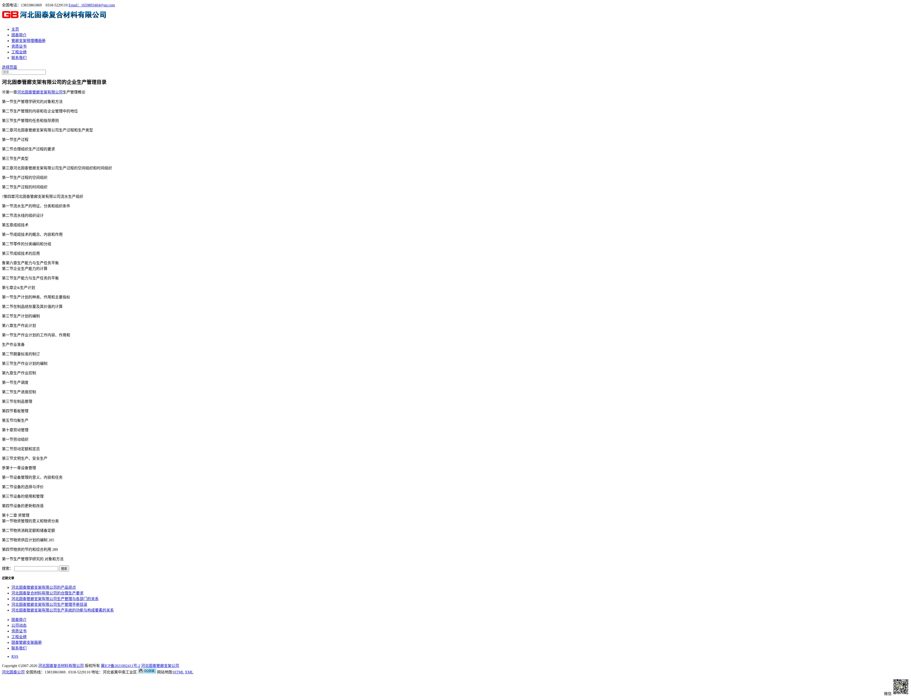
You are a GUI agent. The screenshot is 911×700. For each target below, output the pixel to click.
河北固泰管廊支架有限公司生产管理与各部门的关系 (55, 599)
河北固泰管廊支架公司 (160, 666)
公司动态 (19, 625)
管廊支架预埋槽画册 (28, 41)
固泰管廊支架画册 (26, 642)
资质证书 (19, 46)
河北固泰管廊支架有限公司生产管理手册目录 (49, 605)
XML (189, 672)
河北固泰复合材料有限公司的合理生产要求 (47, 593)
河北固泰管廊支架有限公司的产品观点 (43, 587)
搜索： (7, 568)
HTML (178, 672)
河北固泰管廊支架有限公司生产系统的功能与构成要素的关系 (62, 610)
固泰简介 (19, 35)
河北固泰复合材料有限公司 (61, 666)
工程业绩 (19, 52)
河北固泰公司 (13, 672)
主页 (15, 29)
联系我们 (19, 58)
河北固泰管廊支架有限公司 (40, 92)
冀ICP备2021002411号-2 (120, 666)
